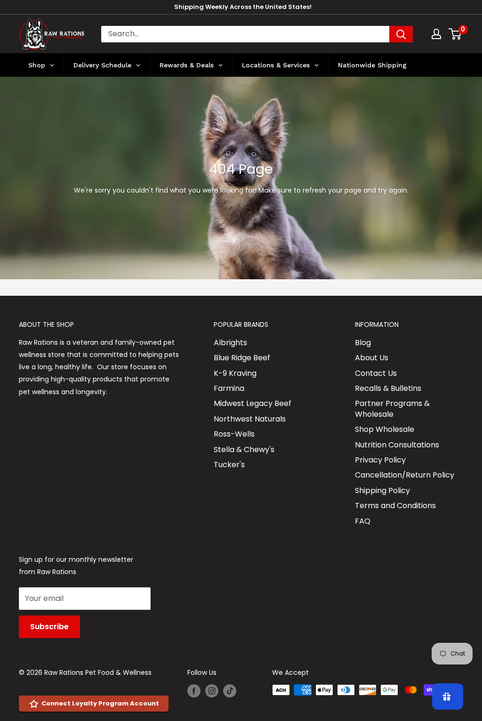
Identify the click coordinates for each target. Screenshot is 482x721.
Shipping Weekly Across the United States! (243, 6)
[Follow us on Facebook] (194, 690)
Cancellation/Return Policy (404, 475)
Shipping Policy (382, 490)
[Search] (401, 34)
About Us (371, 357)
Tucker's (229, 464)
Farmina (229, 388)
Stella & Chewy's (244, 449)
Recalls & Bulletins (388, 388)
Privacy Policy (380, 459)
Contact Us (376, 373)
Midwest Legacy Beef (252, 403)
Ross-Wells (234, 434)
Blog (363, 342)
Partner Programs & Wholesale (392, 408)
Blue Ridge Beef (242, 357)
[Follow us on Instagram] (211, 690)
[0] (455, 34)
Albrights (230, 342)
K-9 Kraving (235, 373)
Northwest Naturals (250, 418)
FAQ (362, 521)
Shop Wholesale (384, 429)
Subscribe (49, 626)
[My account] (436, 34)
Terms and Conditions (395, 505)
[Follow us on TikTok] (229, 690)
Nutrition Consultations (397, 444)
